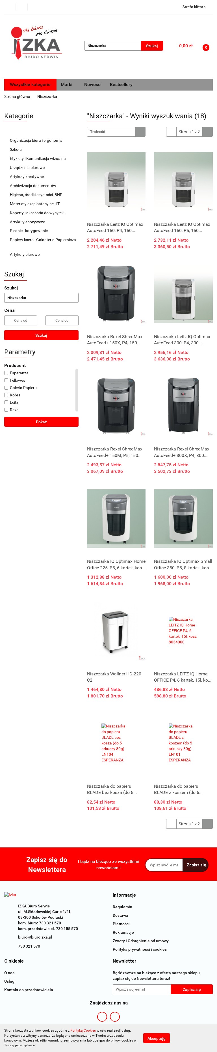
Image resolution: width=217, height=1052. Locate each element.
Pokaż (41, 422)
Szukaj (41, 335)
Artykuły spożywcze (28, 222)
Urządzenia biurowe (27, 167)
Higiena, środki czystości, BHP (36, 194)
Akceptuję (156, 1038)
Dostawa (120, 915)
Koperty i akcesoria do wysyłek (37, 213)
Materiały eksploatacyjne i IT (35, 203)
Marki (67, 84)
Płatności (121, 924)
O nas (9, 973)
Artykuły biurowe (25, 254)
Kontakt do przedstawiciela (28, 989)
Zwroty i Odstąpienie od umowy (141, 941)
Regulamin (122, 907)
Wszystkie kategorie (30, 84)
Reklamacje (123, 932)
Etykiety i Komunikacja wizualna (38, 158)
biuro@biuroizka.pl (35, 937)
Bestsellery (121, 84)
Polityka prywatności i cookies (140, 949)
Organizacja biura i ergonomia (36, 140)
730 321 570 (29, 946)
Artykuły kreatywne (27, 176)
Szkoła (16, 149)
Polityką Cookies (83, 1030)
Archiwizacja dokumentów (33, 185)
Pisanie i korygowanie (29, 230)
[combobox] (116, 132)
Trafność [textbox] (97, 132)
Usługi (10, 981)
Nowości (92, 84)
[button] (124, 895)
